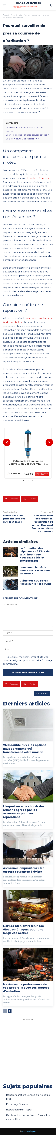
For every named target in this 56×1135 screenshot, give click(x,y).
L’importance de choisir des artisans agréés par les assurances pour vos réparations (24, 812)
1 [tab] (23, 480)
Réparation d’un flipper (19, 1109)
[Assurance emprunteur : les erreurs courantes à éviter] (28, 848)
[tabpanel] (28, 453)
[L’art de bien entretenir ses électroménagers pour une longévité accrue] (28, 906)
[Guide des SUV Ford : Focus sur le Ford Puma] (10, 584)
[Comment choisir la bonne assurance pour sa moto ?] (10, 571)
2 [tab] (28, 480)
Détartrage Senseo (17, 1104)
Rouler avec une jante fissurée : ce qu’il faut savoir (14, 518)
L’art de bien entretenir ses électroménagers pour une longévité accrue (23, 929)
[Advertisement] (28, 1049)
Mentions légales (29, 1131)
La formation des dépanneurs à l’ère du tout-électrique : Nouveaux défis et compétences (35, 554)
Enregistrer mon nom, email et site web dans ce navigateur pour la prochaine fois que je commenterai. (28, 660)
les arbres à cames (38, 178)
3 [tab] (32, 480)
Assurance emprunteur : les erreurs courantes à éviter (23, 869)
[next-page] (9, 1011)
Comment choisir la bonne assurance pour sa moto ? (35, 570)
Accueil (6, 15)
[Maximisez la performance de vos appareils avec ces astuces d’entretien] (28, 964)
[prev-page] (5, 1011)
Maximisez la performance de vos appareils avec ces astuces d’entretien (26, 988)
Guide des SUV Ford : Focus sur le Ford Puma (36, 582)
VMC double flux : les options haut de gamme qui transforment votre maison (24, 748)
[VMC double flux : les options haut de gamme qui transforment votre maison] (28, 725)
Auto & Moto (16, 15)
